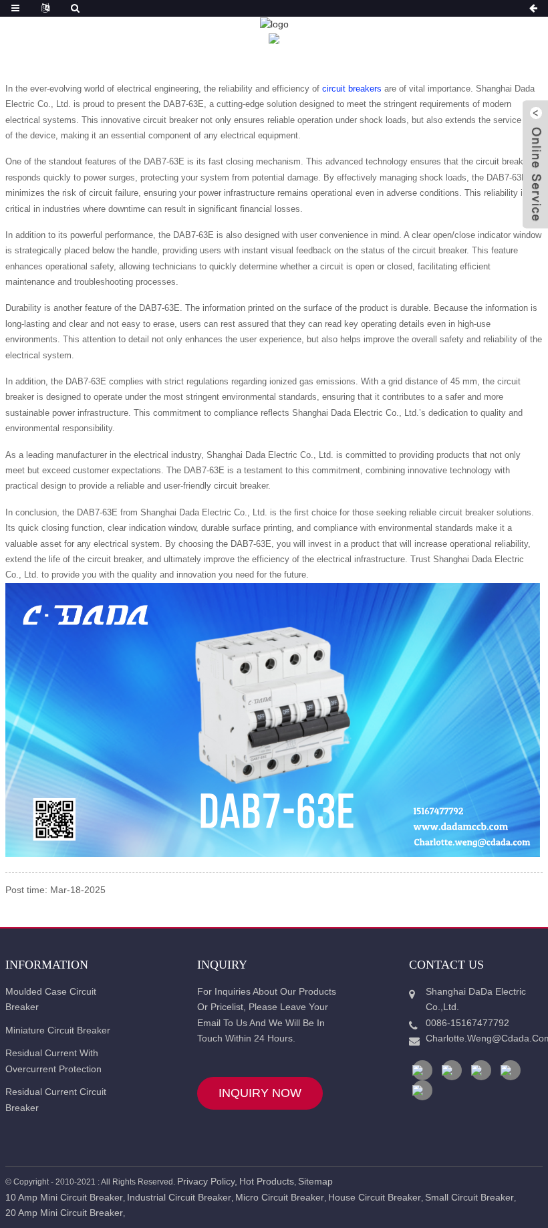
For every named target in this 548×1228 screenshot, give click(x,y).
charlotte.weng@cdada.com (479, 1038)
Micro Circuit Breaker (279, 1197)
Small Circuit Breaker (469, 1197)
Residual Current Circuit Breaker (55, 1099)
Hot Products (266, 1181)
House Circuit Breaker (374, 1197)
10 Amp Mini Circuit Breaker (64, 1197)
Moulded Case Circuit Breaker (50, 999)
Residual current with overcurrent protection (53, 1061)
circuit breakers (353, 89)
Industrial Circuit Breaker (179, 1197)
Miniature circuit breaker (57, 1030)
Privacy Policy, (207, 1181)
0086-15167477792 (467, 1022)
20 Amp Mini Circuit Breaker (64, 1212)
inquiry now (260, 1093)
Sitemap (315, 1181)
